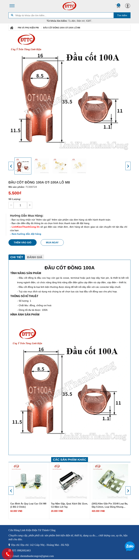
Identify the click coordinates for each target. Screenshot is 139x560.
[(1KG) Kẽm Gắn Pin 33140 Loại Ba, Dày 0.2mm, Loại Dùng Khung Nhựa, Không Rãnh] (110, 481)
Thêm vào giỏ (22, 242)
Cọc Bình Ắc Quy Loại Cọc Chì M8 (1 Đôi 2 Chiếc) (28, 505)
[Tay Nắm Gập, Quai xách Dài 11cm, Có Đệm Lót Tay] (69, 481)
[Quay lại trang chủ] (12, 28)
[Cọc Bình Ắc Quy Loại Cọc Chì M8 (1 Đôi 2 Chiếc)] (29, 481)
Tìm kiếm (122, 15)
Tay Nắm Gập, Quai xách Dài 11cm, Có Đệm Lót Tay (69, 505)
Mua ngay (52, 242)
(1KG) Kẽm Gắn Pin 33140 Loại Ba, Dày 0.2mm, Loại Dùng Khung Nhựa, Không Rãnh (110, 505)
